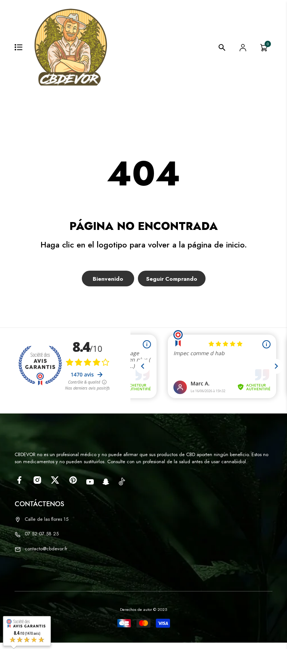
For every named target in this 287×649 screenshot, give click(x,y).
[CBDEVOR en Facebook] (19, 480)
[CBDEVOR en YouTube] (90, 482)
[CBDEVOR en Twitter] (55, 480)
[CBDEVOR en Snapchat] (105, 482)
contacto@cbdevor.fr (46, 548)
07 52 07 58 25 (42, 533)
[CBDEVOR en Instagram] (37, 480)
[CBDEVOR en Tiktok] (122, 481)
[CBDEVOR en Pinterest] (73, 480)
